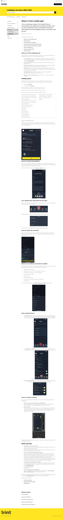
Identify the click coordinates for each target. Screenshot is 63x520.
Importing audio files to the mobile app (28, 504)
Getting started (27, 40)
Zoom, (49, 470)
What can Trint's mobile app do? (30, 39)
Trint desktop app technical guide (27, 499)
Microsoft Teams (30, 471)
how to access (31, 60)
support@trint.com (30, 465)
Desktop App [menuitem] (11, 31)
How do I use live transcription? (30, 42)
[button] (17, 22)
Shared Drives (26, 483)
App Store (30, 84)
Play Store (32, 85)
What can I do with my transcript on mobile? (32, 45)
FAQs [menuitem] (8, 35)
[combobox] (30, 12)
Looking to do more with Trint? (19, 10)
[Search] (55, 12)
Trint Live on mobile (28, 480)
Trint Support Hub (10, 16)
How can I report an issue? (29, 49)
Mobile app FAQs (27, 50)
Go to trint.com (58, 4)
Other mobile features (28, 47)
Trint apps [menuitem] (9, 29)
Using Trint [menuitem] (9, 21)
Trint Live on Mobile (24, 494)
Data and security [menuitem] (10, 27)
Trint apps (18, 16)
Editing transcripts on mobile (29, 481)
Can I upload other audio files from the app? (32, 44)
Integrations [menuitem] (9, 25)
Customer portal (58, 0)
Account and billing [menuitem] (11, 23)
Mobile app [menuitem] (10, 33)
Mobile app (24, 16)
